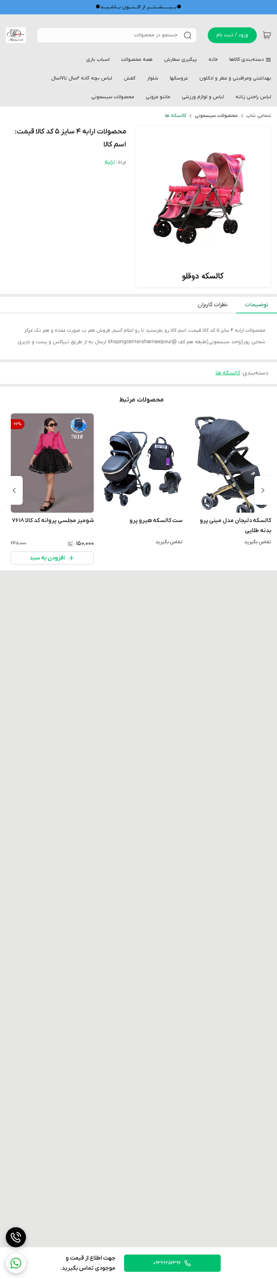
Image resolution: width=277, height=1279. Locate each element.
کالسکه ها (175, 115)
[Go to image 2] (203, 280)
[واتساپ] (16, 1263)
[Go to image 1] (211, 280)
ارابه (110, 161)
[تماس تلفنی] (16, 1237)
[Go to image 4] (191, 280)
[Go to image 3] (197, 280)
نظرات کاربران (213, 304)
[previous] (263, 490)
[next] (14, 490)
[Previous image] (145, 207)
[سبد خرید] (267, 35)
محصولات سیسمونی (216, 115)
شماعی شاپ (258, 115)
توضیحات (256, 304)
